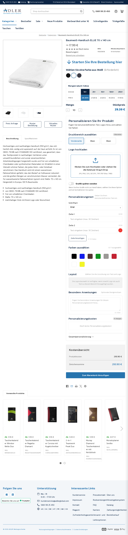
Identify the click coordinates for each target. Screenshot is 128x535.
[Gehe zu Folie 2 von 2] (65, 463)
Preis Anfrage (12, 123)
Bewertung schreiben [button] (75, 55)
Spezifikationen (31, 138)
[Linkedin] (12, 494)
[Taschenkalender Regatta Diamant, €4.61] (32, 414)
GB (62, 509)
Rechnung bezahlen (37, 2)
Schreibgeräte (100, 21)
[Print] (76, 386)
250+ (120, 91)
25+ (94, 91)
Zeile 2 (72, 225)
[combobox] (95, 207)
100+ (112, 91)
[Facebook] (67, 386)
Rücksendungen (100, 499)
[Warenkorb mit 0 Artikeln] (122, 11)
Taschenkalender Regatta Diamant (32, 443)
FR (58, 509)
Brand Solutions (106, 2)
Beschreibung (12, 138)
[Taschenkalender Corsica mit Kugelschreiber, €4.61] (52, 414)
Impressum (77, 499)
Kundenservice (79, 494)
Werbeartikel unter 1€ (78, 21)
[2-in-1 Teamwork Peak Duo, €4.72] (72, 414)
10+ (85, 91)
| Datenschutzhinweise (63, 529)
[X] (81, 386)
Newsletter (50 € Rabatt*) (91, 2)
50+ (103, 91)
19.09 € (112, 97)
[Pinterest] (85, 386)
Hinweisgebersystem (116, 499)
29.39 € (85, 97)
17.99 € (120, 97)
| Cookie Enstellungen (80, 529)
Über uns (110, 494)
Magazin (76, 509)
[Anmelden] (116, 11)
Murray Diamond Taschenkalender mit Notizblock (93, 446)
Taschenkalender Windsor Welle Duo (11, 443)
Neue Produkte (54, 21)
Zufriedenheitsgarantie (83, 514)
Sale (38, 21)
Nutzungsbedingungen (47, 529)
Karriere (96, 509)
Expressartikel (119, 2)
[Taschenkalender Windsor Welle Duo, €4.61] (11, 414)
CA (46, 509)
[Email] (71, 386)
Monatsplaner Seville (112, 442)
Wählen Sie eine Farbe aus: (92, 70)
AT (54, 509)
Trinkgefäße (118, 21)
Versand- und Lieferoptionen (99, 517)
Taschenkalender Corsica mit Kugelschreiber (52, 443)
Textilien (19, 28)
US (42, 509)
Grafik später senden (86, 183)
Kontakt (76, 504)
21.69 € (103, 97)
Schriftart (73, 202)
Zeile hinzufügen (77, 238)
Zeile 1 (71, 214)
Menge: (70, 105)
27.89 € (94, 97)
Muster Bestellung (32, 124)
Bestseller (26, 21)
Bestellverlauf (113, 514)
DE (50, 509)
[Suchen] (81, 11)
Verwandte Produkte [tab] (15, 393)
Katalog (23, 2)
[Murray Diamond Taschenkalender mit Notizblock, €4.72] (93, 414)
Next (121, 428)
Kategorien (8, 21)
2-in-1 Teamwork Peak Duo (70, 443)
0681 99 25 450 (11, 2)
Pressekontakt (99, 494)
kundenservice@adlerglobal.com (55, 500)
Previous (3, 428)
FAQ (94, 504)
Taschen (6, 28)
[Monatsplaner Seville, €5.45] (113, 414)
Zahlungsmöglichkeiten (117, 509)
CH (66, 509)
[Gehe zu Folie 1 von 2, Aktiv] (61, 463)
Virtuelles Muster (53, 124)
